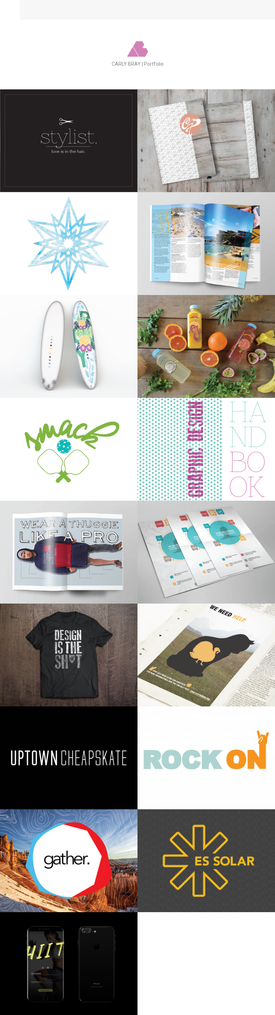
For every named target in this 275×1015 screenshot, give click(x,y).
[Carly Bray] (137, 52)
